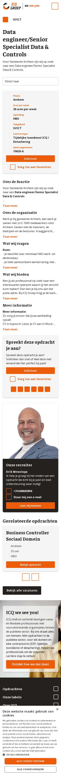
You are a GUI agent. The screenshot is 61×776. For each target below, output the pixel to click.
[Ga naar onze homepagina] (13, 6)
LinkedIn (27, 389)
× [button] (57, 709)
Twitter (20, 389)
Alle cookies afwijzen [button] (30, 769)
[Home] (32, 6)
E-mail (47, 389)
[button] (30, 755)
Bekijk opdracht (30, 565)
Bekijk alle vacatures (21, 590)
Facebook (13, 389)
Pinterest (34, 389)
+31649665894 (23, 491)
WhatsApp (40, 389)
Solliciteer (30, 159)
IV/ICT (17, 19)
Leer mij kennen (30, 505)
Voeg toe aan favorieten (34, 167)
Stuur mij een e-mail (28, 497)
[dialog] (30, 741)
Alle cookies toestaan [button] (30, 761)
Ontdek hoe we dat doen (30, 664)
